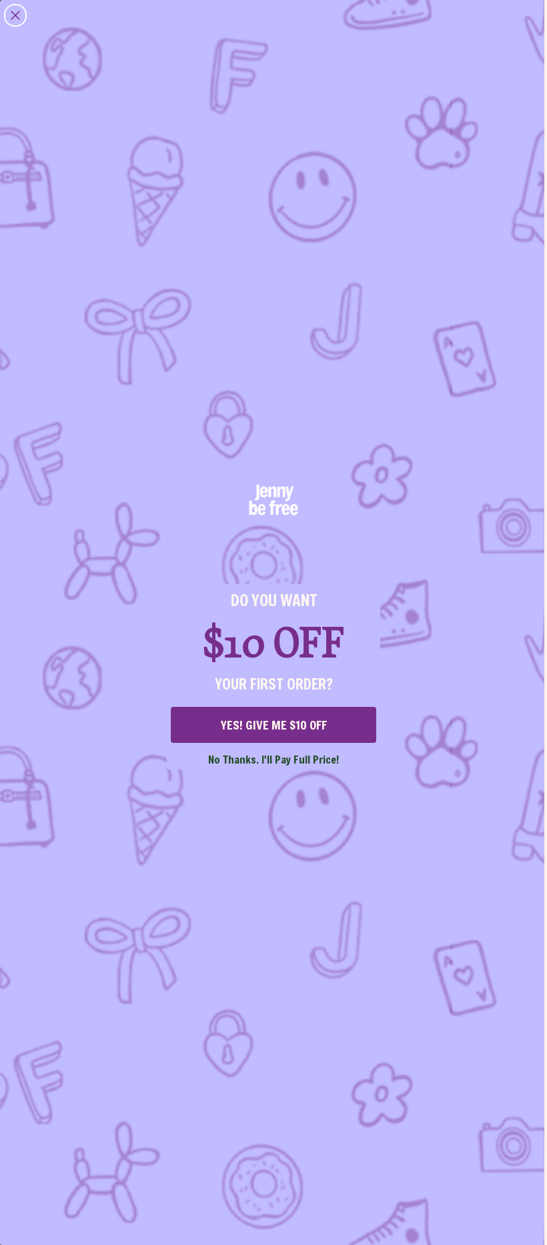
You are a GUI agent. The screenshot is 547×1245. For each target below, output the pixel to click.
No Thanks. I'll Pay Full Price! (273, 759)
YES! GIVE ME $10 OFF (274, 725)
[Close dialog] (15, 15)
